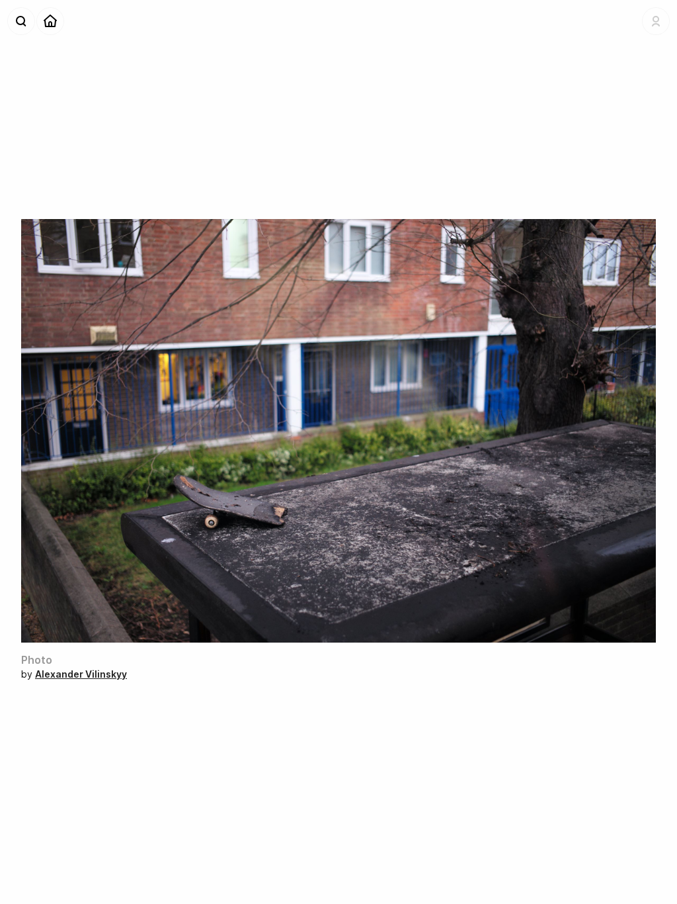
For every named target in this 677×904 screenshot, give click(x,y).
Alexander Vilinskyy (81, 674)
